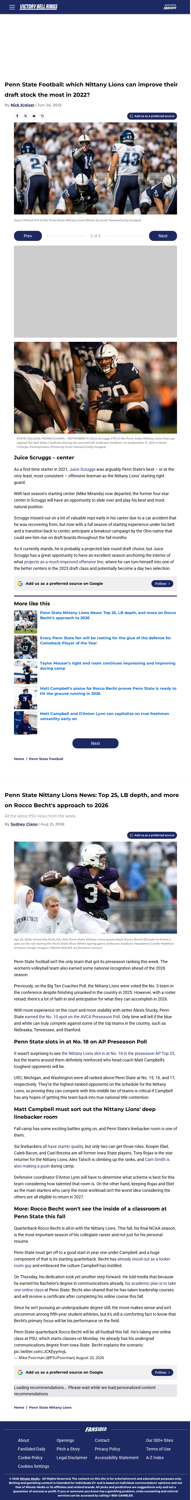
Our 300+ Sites (159, 1440)
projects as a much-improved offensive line (63, 561)
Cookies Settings (33, 1466)
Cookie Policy (30, 1457)
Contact (102, 1440)
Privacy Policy (107, 1448)
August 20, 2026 (90, 1357)
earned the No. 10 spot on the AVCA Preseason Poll (72, 1016)
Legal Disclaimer (72, 1457)
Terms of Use (158, 1448)
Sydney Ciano (24, 824)
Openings (65, 1440)
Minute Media (30, 1478)
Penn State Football (46, 759)
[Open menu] (12, 7)
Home (19, 759)
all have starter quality (63, 1146)
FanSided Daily (31, 1448)
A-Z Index (155, 1457)
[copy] (42, 116)
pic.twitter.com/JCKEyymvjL (40, 1351)
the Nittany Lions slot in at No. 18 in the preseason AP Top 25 (118, 1053)
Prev (28, 235)
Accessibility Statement (117, 1457)
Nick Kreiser (22, 105)
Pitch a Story (68, 1448)
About (23, 1440)
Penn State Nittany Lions (50, 1407)
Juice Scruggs (82, 469)
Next (163, 235)
